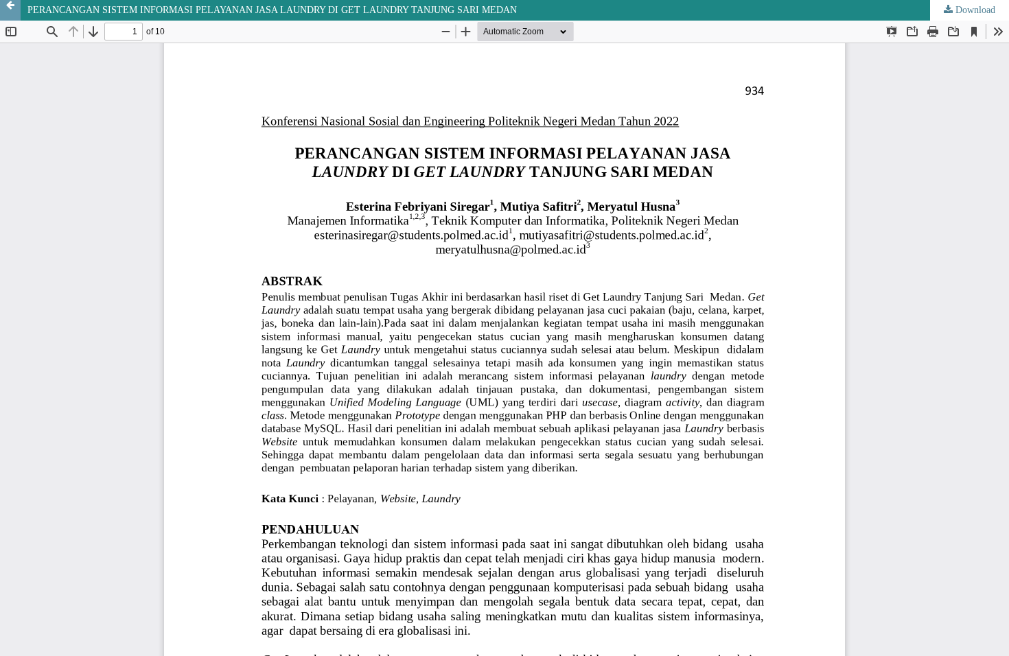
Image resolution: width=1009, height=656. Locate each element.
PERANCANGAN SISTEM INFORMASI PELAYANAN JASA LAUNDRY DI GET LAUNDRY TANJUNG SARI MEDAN (272, 10)
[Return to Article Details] (10, 10)
